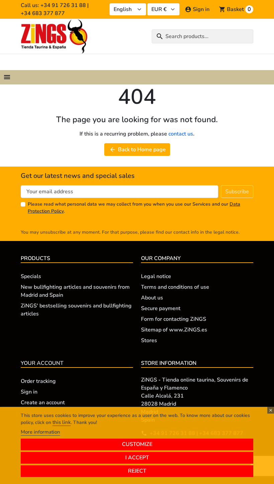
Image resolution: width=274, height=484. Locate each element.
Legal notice (156, 276)
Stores (149, 340)
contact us (180, 134)
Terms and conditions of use (175, 287)
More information (40, 432)
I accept (137, 457)
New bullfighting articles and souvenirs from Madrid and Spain (75, 291)
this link (61, 422)
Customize (137, 444)
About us (152, 297)
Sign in (29, 392)
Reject (137, 471)
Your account (42, 363)
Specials (31, 276)
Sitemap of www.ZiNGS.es (174, 329)
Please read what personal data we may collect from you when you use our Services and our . (134, 207)
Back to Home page (137, 149)
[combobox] (202, 36)
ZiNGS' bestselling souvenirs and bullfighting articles (76, 309)
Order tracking (38, 381)
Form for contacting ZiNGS (173, 319)
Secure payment (160, 308)
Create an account (43, 402)
